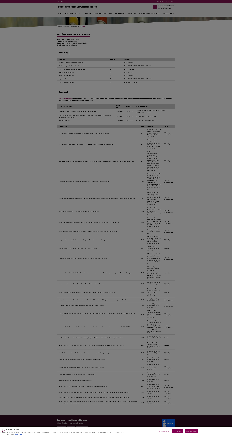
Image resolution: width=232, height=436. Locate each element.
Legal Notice (18, 434)
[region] (116, 431)
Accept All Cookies (191, 431)
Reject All (177, 431)
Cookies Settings (164, 431)
